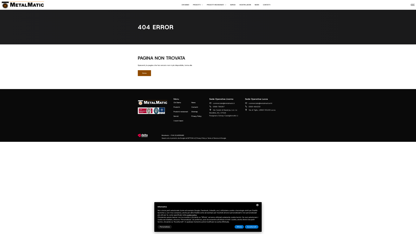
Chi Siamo (185, 5)
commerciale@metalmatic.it (223, 103)
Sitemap (194, 112)
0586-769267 (218, 107)
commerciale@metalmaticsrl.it (260, 103)
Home (144, 73)
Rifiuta (239, 227)
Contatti (266, 5)
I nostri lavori (245, 5)
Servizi (232, 5)
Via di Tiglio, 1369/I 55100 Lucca (261, 110)
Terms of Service (213, 138)
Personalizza (165, 227)
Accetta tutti (251, 227)
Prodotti (197, 5)
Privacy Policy (196, 116)
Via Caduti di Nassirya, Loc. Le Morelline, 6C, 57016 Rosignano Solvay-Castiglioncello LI (223, 113)
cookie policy (192, 215)
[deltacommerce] (143, 137)
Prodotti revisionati (215, 5)
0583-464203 (254, 107)
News (257, 5)
